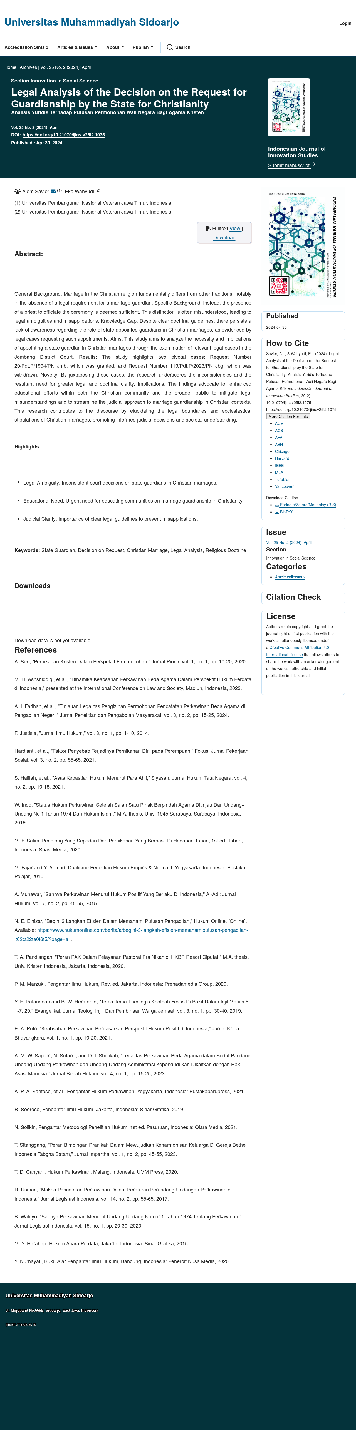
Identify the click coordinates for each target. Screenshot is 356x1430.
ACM (279, 423)
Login (345, 23)
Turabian (283, 479)
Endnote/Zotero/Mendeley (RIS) (307, 504)
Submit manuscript (289, 165)
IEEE (279, 465)
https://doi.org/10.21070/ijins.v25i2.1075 (64, 134)
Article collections (290, 576)
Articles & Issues (75, 47)
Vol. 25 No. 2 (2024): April (65, 67)
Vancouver (284, 486)
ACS (279, 430)
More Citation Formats (288, 416)
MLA (279, 472)
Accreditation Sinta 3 (26, 47)
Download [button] (224, 237)
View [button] (235, 228)
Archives (29, 67)
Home (11, 67)
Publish (141, 47)
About (113, 47)
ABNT (280, 444)
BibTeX (286, 512)
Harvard (282, 458)
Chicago (282, 451)
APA (278, 437)
